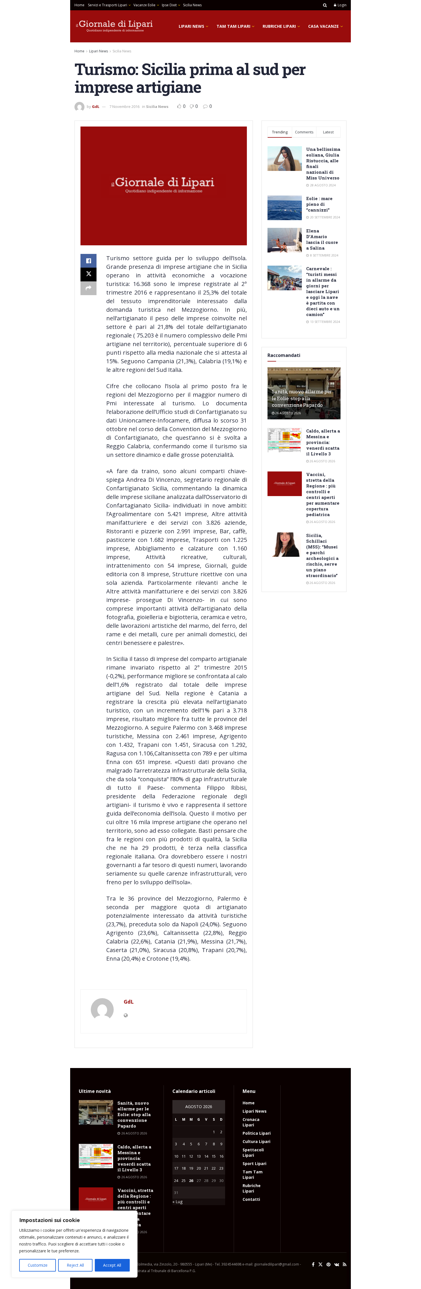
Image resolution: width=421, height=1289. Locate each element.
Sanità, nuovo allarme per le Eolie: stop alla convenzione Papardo (302, 398)
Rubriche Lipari (279, 26)
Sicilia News (192, 5)
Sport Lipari (254, 1163)
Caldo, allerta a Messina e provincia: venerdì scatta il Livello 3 (323, 442)
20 (199, 1168)
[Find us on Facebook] (313, 1264)
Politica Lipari (257, 1133)
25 (184, 1180)
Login (342, 5)
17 (176, 1168)
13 (199, 1156)
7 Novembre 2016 (124, 106)
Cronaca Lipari (251, 1122)
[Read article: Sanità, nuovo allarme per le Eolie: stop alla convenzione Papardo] (96, 1112)
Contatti (251, 1199)
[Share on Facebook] (88, 261)
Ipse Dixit (169, 5)
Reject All (75, 1265)
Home (79, 5)
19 (191, 1168)
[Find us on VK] (336, 1264)
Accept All (112, 1265)
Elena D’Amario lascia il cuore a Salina (322, 239)
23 (221, 1168)
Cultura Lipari (256, 1141)
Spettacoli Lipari (253, 1152)
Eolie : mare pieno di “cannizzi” (319, 204)
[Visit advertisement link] (163, 977)
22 (214, 1168)
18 (184, 1168)
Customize (38, 1265)
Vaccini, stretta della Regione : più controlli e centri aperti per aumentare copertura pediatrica (322, 494)
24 (176, 1180)
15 (214, 1156)
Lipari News (191, 26)
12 (191, 1156)
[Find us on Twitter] (320, 1264)
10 (176, 1156)
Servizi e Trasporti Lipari (107, 5)
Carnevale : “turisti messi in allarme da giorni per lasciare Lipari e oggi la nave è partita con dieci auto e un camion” (323, 291)
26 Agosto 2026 (287, 413)
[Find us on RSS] (345, 1264)
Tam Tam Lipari (233, 26)
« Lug (177, 1201)
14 (206, 1156)
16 (221, 1156)
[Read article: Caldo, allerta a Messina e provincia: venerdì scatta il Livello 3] (284, 440)
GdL (95, 106)
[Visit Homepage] (114, 26)
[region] (74, 1244)
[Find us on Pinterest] (328, 1264)
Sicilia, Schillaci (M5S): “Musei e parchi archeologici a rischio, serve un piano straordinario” (322, 555)
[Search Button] (325, 5)
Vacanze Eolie (144, 5)
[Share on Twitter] (88, 274)
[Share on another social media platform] (88, 288)
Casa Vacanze (323, 26)
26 (191, 1180)
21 (206, 1168)
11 (184, 1156)
